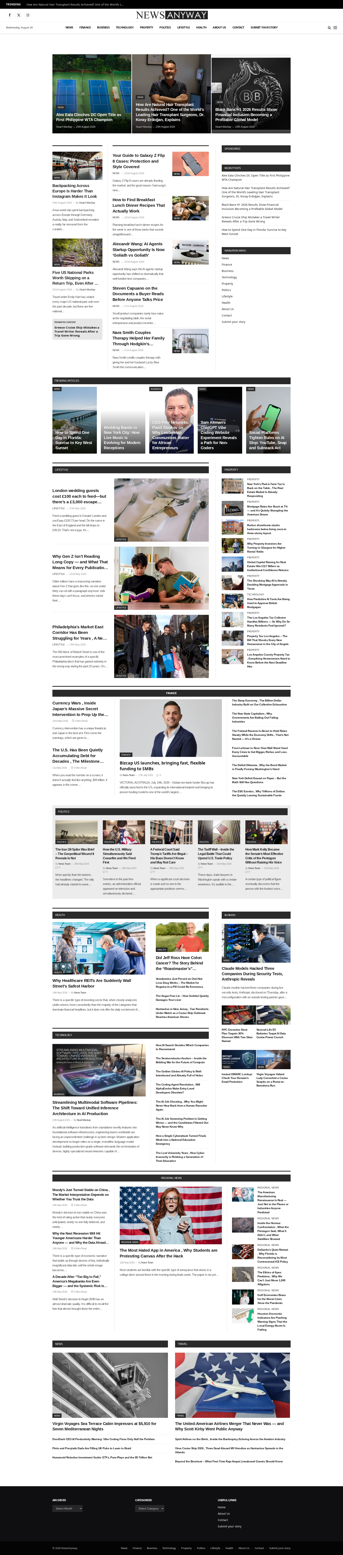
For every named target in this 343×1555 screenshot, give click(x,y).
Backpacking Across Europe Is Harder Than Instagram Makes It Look (74, 191)
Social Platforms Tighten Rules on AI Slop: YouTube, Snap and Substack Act (268, 440)
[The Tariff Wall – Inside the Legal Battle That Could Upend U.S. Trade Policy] (219, 832)
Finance (85, 27)
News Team (129, 775)
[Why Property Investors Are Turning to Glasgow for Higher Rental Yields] (233, 545)
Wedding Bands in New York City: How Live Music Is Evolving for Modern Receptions (122, 437)
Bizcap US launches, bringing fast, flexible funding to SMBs (162, 765)
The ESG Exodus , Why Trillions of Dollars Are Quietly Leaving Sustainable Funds (258, 793)
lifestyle (61, 469)
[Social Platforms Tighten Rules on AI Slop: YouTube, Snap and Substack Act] (268, 420)
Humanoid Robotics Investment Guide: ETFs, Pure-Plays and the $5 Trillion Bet (102, 1457)
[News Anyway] (171, 15)
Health (201, 27)
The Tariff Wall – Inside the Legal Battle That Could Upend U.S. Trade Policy (216, 854)
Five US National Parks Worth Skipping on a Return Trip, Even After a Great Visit (74, 278)
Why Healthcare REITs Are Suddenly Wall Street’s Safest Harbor (91, 983)
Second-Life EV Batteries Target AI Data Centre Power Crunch (271, 1033)
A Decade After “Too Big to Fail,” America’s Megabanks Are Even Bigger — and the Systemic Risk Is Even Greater (78, 1281)
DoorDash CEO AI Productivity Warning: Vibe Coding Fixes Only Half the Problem (103, 1439)
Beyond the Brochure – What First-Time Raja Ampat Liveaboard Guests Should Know (229, 1461)
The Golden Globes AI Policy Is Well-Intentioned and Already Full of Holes (179, 1073)
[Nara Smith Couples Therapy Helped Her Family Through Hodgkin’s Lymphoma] (190, 341)
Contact (238, 27)
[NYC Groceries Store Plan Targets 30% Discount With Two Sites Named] (239, 1015)
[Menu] (335, 27)
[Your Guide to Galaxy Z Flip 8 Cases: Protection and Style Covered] (190, 164)
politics (63, 811)
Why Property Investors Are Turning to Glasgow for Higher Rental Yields (266, 547)
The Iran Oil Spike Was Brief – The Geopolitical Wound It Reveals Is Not (74, 854)
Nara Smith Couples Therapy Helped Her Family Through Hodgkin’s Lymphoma (139, 338)
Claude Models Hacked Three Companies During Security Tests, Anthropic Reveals (252, 973)
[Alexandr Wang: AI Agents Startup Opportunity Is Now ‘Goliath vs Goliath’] (190, 252)
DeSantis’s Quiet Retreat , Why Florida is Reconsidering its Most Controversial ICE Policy (272, 1255)
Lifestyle (183, 27)
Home (221, 1507)
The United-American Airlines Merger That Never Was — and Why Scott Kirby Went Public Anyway (229, 1426)
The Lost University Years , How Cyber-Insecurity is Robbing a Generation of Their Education (180, 1156)
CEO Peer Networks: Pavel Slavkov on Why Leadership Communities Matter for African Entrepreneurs (170, 435)
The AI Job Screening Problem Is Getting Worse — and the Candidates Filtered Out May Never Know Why (182, 1122)
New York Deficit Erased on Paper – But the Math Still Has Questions (259, 780)
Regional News (129, 1242)
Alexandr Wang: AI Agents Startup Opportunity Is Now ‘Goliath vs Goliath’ (139, 249)
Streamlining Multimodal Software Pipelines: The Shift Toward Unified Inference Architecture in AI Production (95, 1108)
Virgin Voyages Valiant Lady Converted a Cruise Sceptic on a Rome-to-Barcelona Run (272, 1080)
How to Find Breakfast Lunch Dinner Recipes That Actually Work (139, 205)
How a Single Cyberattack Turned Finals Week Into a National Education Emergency (181, 1139)
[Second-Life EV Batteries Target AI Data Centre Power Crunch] (273, 1015)
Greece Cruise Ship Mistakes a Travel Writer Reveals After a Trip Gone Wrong (76, 331)
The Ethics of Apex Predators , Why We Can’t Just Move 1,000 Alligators (271, 1278)
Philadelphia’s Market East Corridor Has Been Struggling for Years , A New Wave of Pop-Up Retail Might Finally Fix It (79, 633)
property (231, 469)
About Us (219, 27)
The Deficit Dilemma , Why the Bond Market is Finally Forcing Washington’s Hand (259, 767)
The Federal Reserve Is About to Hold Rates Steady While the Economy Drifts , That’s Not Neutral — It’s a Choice (260, 734)
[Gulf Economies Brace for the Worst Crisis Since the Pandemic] (243, 1297)
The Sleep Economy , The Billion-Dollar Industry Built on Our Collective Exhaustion (259, 702)
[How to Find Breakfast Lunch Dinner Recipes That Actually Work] (190, 208)
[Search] (329, 27)
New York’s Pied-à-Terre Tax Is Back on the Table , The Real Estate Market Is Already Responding (266, 490)
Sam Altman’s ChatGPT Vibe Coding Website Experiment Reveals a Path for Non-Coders (219, 435)
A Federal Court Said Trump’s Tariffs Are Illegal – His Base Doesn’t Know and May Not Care (169, 856)
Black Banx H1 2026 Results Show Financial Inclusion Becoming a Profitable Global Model (246, 114)
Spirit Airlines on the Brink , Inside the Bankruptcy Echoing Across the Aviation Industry (230, 1439)
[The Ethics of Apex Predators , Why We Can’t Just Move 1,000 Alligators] (243, 1274)
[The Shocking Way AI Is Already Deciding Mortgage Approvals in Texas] (233, 582)
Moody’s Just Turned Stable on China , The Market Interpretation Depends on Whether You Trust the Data (81, 1194)
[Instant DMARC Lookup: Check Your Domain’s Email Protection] (239, 1059)
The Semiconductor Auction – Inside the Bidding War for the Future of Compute (181, 1060)
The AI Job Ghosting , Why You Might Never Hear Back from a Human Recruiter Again (181, 1105)
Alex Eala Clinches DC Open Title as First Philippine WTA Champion (88, 117)
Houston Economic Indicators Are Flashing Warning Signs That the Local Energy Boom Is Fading (272, 1321)
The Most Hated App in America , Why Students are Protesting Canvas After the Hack (169, 1253)
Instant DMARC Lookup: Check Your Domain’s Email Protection (237, 1078)
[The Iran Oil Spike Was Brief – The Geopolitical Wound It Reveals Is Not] (76, 832)
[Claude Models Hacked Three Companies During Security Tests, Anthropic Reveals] (256, 943)
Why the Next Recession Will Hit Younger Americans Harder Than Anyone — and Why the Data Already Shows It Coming (79, 1238)
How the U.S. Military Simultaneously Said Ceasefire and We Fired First (119, 856)
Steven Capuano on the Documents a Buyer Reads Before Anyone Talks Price (138, 294)
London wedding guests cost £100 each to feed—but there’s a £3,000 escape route (79, 496)
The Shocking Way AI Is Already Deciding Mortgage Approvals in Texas (267, 584)
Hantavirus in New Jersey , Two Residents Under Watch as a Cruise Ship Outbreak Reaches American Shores (182, 1013)
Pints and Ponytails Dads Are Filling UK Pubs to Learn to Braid (91, 1448)
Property (146, 27)
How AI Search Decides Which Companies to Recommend (182, 1047)
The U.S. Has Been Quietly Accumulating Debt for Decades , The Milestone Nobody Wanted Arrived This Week (79, 756)
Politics (165, 27)
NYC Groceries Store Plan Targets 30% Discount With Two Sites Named (237, 1035)
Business (103, 27)
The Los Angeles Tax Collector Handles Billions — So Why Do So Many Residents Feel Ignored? (268, 621)
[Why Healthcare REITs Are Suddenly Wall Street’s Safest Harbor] (99, 948)
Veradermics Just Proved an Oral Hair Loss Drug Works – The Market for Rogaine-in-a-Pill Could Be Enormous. (180, 982)
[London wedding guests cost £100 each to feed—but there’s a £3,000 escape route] (161, 510)
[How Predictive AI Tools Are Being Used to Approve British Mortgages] (233, 601)
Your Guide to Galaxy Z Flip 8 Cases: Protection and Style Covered (139, 161)
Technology (125, 27)
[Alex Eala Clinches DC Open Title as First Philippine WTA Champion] (91, 93)
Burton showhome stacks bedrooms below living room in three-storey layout (266, 529)
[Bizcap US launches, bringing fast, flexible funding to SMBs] (171, 728)
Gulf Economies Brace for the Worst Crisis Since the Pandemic (271, 1299)
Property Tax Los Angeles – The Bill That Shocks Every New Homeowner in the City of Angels (268, 640)
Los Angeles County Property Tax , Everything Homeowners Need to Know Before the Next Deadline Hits (268, 660)
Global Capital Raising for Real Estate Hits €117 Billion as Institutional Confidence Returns (267, 566)
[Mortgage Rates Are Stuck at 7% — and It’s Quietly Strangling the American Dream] (233, 508)
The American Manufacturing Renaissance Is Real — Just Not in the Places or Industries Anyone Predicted (272, 1202)
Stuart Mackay (64, 126)
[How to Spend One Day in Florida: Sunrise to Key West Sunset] (74, 420)
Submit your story (264, 27)
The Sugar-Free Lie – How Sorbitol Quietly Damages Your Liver (182, 997)
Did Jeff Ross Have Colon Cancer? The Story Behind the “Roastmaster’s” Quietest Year (179, 963)
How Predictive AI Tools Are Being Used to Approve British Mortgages (268, 603)
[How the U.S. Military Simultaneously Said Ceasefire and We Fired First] (124, 832)
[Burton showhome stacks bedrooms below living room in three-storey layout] (233, 527)
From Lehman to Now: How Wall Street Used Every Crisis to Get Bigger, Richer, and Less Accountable (260, 752)
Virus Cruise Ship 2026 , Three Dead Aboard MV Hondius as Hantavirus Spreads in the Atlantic (229, 1450)
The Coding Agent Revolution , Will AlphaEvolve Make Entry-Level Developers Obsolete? (178, 1088)
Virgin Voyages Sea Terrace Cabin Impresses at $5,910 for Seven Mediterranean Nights (104, 1426)
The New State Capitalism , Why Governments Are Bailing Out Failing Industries (255, 717)
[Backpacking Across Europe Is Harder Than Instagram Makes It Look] (77, 166)
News (69, 27)
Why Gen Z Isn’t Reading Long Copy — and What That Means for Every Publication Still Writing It (80, 562)
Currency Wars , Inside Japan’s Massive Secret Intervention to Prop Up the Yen (78, 709)
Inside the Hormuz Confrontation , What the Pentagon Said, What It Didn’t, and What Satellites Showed (273, 1231)
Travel (182, 1344)
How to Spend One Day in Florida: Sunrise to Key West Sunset (73, 440)
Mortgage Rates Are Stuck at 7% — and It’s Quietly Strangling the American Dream (267, 510)
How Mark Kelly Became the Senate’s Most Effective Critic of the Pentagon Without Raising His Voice (264, 856)
